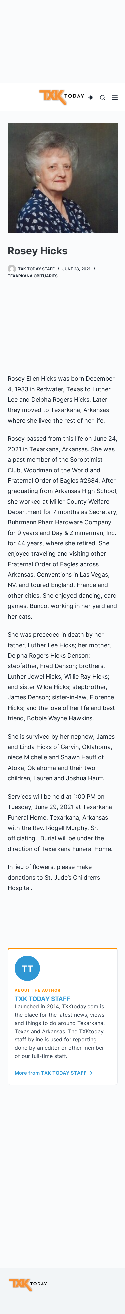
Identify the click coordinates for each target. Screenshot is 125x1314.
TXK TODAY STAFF (42, 998)
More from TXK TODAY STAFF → (54, 1073)
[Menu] (115, 97)
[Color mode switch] (90, 97)
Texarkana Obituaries (33, 275)
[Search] (102, 97)
